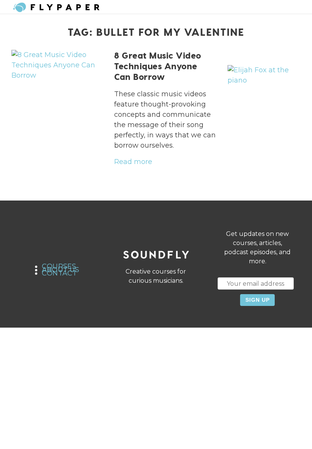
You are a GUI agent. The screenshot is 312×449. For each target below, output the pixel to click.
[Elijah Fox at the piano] (264, 75)
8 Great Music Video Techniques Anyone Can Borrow (157, 65)
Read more (133, 162)
